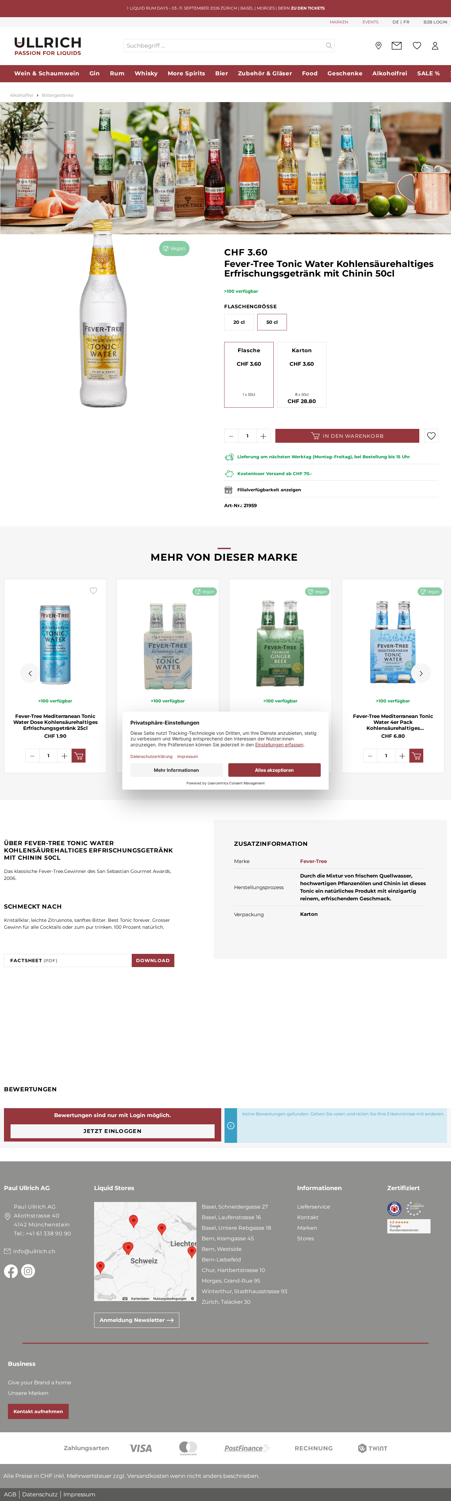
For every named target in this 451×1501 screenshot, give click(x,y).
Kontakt (308, 1217)
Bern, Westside (222, 1249)
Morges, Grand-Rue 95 (231, 1281)
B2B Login (436, 21)
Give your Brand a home (39, 1382)
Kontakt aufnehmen (38, 1411)
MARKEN (339, 21)
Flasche (249, 350)
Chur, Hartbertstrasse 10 (233, 1270)
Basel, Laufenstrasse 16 (231, 1217)
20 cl (239, 322)
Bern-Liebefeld (221, 1260)
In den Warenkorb (353, 436)
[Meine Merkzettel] (417, 45)
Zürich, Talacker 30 (226, 1302)
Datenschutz (40, 1494)
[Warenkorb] (447, 46)
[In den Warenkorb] (79, 756)
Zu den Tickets (308, 8)
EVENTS (370, 21)
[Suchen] (329, 45)
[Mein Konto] (435, 45)
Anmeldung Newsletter (133, 1320)
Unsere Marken (28, 1393)
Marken (307, 1228)
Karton (302, 350)
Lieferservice (313, 1207)
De (396, 21)
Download (153, 960)
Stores (305, 1238)
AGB (10, 1494)
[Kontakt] (396, 45)
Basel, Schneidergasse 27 (235, 1207)
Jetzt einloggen (113, 1131)
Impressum (79, 1494)
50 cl (272, 322)
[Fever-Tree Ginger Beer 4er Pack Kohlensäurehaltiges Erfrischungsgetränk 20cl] (280, 638)
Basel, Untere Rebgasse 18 (236, 1228)
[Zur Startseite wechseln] (63, 45)
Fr (406, 21)
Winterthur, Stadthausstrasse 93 (244, 1291)
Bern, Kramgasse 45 (228, 1238)
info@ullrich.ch (34, 1251)
